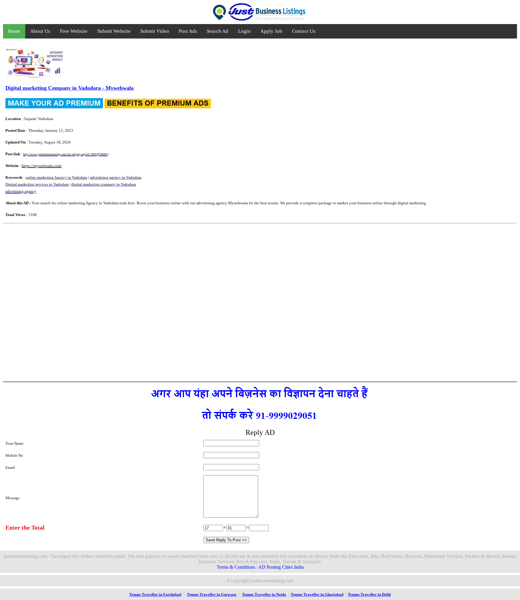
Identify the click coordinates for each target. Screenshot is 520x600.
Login (244, 31)
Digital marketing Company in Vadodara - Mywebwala (69, 88)
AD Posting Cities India (281, 567)
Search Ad (217, 31)
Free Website (74, 31)
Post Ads (188, 31)
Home (14, 31)
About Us (40, 31)
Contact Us (303, 31)
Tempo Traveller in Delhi (369, 594)
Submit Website (114, 31)
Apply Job (271, 31)
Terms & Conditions (236, 567)
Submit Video (154, 31)
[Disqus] (260, 302)
